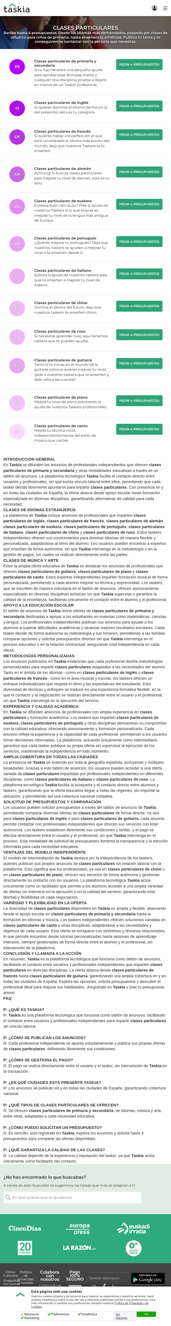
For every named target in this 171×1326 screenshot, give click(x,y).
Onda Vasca (133, 1248)
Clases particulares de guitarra (63, 360)
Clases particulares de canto (61, 426)
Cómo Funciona (10, 1274)
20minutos (25, 1248)
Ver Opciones (121, 1316)
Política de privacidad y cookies (26, 1277)
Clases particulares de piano (61, 397)
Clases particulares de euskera (63, 201)
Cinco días (25, 1229)
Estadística (89, 1314)
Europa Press (79, 1229)
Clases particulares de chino (60, 303)
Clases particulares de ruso (59, 331)
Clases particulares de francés (62, 131)
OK (146, 1314)
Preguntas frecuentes (11, 1282)
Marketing (31, 1318)
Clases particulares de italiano (62, 270)
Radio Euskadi (133, 1229)
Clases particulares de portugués (65, 238)
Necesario (31, 1314)
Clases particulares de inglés (61, 103)
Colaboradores (50, 1285)
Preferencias (60, 1314)
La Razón (79, 1248)
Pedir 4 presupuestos (139, 64)
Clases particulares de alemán (62, 169)
